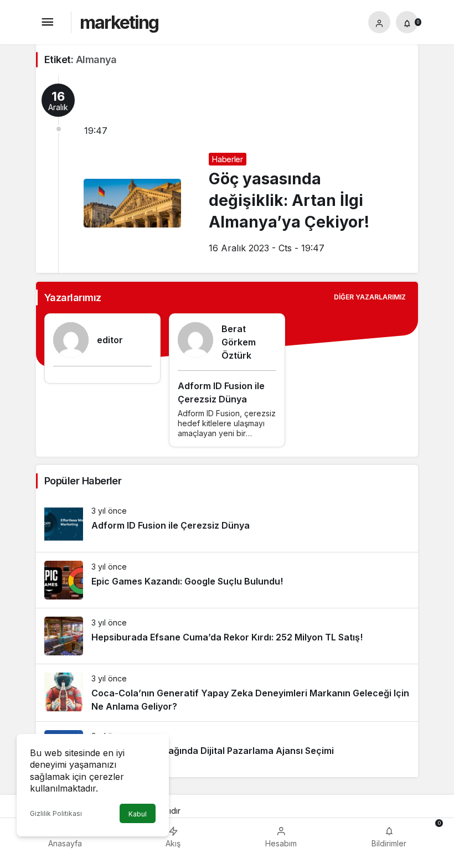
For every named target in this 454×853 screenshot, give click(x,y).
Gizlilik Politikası (56, 813)
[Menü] (47, 22)
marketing (119, 22)
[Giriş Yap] (379, 22)
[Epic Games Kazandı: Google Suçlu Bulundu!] (227, 580)
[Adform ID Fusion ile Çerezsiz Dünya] (227, 524)
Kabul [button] (137, 814)
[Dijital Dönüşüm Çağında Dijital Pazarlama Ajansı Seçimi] (227, 749)
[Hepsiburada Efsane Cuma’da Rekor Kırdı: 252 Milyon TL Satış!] (227, 636)
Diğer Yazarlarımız (370, 297)
